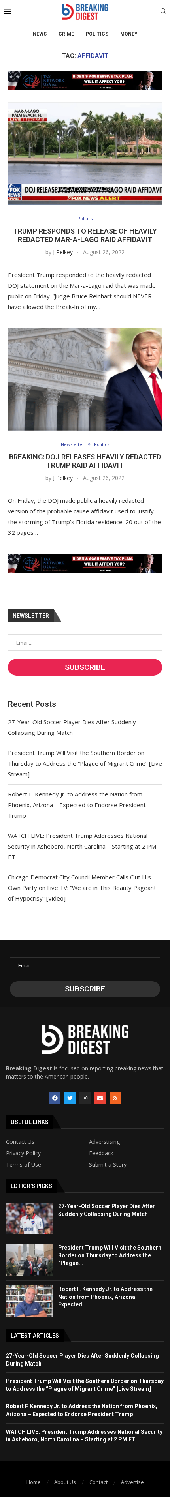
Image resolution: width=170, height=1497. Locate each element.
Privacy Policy (23, 1153)
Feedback (101, 1153)
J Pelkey (63, 252)
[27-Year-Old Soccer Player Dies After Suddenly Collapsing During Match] (29, 1218)
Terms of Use (23, 1164)
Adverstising (104, 1142)
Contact (98, 1482)
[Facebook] (54, 1098)
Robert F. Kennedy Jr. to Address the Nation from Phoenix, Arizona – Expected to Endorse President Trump (77, 804)
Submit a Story (108, 1164)
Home (33, 1482)
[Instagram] (85, 1098)
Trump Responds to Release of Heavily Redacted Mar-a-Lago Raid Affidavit (85, 235)
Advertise (132, 1482)
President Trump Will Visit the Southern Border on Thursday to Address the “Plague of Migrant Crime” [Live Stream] (85, 763)
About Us (65, 1482)
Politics (97, 34)
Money (129, 34)
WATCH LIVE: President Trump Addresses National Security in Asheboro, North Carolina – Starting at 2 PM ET (82, 846)
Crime (66, 34)
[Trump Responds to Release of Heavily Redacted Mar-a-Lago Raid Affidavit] (85, 153)
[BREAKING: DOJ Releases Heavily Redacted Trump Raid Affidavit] (85, 379)
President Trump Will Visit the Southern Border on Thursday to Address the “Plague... (109, 1255)
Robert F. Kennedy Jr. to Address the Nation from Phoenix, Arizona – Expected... (105, 1297)
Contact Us (20, 1142)
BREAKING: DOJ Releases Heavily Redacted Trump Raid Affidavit (85, 461)
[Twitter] (70, 1098)
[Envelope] (100, 1098)
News (40, 34)
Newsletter (72, 444)
